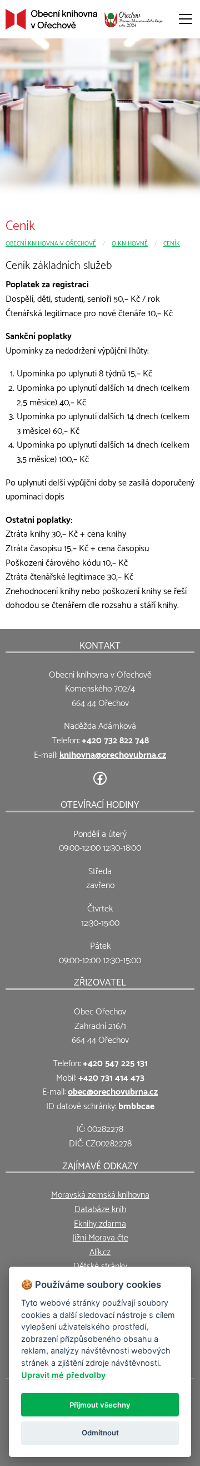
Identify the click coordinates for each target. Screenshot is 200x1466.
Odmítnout (100, 1432)
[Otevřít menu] (185, 19)
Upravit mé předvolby (63, 1375)
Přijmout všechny (100, 1404)
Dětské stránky (100, 1264)
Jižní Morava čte (100, 1236)
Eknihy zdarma (100, 1222)
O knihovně (130, 242)
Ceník (171, 242)
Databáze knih (100, 1207)
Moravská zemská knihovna (100, 1193)
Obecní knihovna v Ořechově (51, 242)
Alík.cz (100, 1250)
